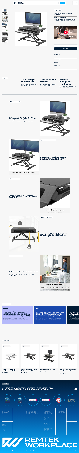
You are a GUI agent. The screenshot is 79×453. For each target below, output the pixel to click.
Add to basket (65, 48)
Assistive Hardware (47, 412)
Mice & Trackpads (47, 424)
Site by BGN (75, 450)
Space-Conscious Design (57, 59)
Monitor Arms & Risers (48, 428)
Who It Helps (56, 62)
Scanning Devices (47, 430)
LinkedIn (3, 424)
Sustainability (4, 414)
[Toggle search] (58, 3)
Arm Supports (46, 422)
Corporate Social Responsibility (7, 416)
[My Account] (76, 3)
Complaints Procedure (54, 450)
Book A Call (62, 2)
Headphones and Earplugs (48, 431)
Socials (3, 423)
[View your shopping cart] (74, 3)
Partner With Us (5, 412)
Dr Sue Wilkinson (61, 411)
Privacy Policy (24, 450)
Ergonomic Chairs (47, 416)
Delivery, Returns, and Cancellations (34, 450)
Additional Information (57, 54)
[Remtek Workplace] (15, 3)
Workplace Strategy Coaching (31, 412)
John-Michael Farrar (61, 412)
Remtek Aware (28, 416)
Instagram (4, 426)
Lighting (45, 433)
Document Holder (47, 425)
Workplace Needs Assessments (31, 414)
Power (45, 418)
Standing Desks (46, 417)
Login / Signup (71, 423)
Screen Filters (46, 429)
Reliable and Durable (57, 65)
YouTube (3, 429)
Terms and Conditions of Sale (45, 450)
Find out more (75, 389)
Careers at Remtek (5, 413)
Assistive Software (47, 411)
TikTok (3, 430)
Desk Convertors (58, 10)
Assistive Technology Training (31, 411)
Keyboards (46, 423)
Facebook (4, 425)
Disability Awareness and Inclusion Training (33, 413)
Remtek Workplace (5, 411)
